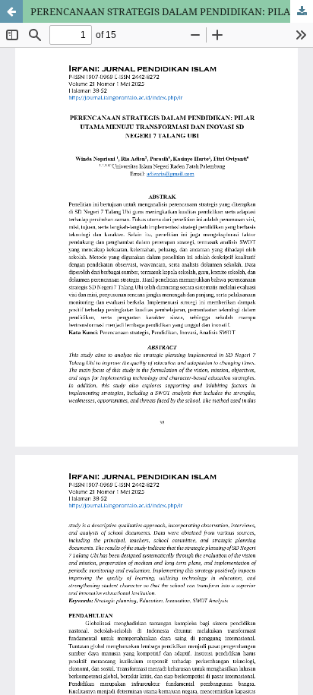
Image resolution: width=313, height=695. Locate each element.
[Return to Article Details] (11, 11)
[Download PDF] (301, 11)
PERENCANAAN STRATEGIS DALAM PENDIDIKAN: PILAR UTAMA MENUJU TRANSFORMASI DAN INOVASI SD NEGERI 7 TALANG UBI (171, 11)
